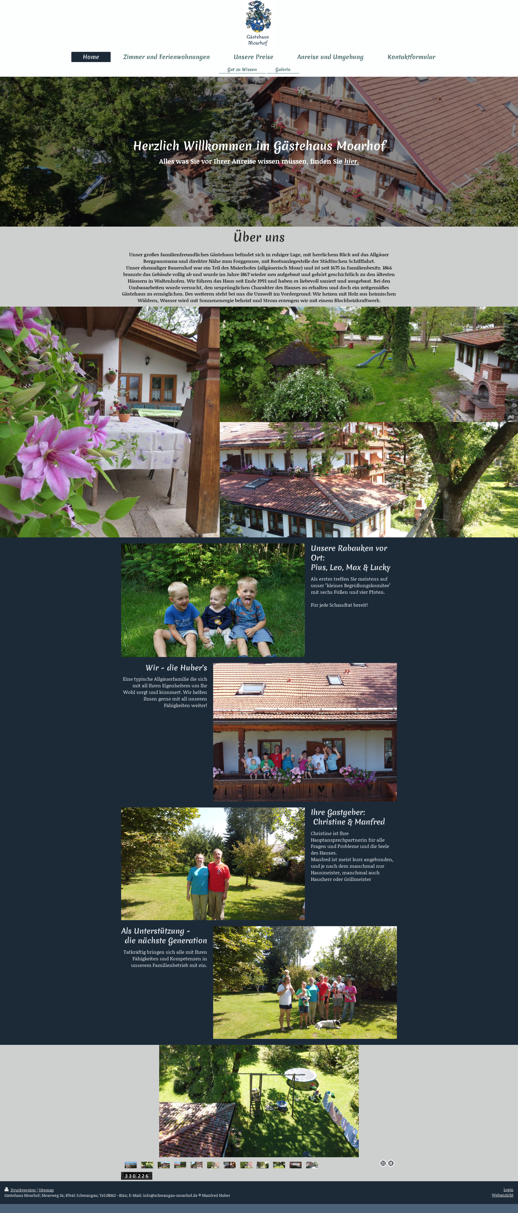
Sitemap (46, 1190)
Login (509, 1189)
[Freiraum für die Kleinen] (147, 1164)
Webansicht (503, 1195)
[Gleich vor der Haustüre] (131, 1164)
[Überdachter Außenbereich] (230, 1164)
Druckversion (23, 1190)
